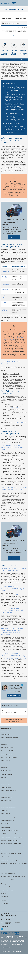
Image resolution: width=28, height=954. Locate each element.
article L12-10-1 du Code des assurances (14, 338)
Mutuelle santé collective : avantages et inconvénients (13, 860)
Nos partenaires (4, 896)
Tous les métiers (4, 823)
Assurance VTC (4, 777)
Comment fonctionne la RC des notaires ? (10, 870)
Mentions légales (5, 944)
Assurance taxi (4, 803)
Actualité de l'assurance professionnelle (10, 833)
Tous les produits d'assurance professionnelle (16, 59)
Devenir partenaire (5, 907)
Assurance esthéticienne (6, 797)
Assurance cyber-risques (6, 754)
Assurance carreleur (5, 813)
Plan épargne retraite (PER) (7, 750)
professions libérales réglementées (14, 408)
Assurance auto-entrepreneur (7, 820)
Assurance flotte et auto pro (7, 741)
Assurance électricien (6, 787)
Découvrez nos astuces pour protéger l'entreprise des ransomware (11, 711)
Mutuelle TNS (4, 744)
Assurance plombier (5, 784)
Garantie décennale (5, 734)
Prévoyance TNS (4, 767)
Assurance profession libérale (7, 794)
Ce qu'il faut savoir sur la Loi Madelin (9, 879)
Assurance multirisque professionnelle (9, 737)
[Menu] (25, 3)
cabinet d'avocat (20, 422)
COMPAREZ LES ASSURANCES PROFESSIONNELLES (14, 720)
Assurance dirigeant (5, 760)
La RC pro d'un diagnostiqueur (8, 873)
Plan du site (3, 893)
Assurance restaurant (6, 800)
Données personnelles (6, 947)
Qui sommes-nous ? (5, 886)
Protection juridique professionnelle (9, 757)
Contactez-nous (4, 903)
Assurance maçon (5, 780)
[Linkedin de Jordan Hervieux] (21, 685)
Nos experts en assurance (7, 890)
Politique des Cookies (17, 944)
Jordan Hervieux (14, 685)
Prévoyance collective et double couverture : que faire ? (13, 876)
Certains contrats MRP (12, 595)
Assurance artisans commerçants (8, 790)
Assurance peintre (5, 810)
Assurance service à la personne (8, 807)
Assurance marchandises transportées (9, 764)
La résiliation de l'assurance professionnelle (11, 843)
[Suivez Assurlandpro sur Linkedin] (4, 929)
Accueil (2, 59)
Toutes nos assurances (6, 770)
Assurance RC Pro (5, 731)
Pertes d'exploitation (5, 270)
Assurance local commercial (7, 747)
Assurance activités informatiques (8, 817)
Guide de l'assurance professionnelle (9, 830)
